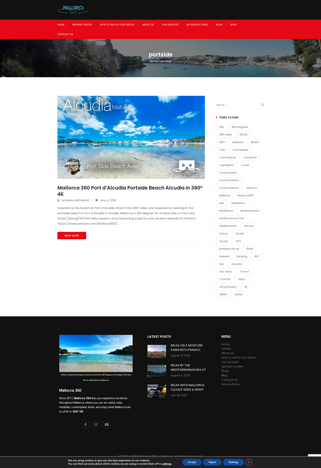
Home (61, 24)
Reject (212, 462)
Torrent (244, 271)
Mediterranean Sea (231, 218)
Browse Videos (82, 24)
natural (248, 226)
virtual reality (228, 287)
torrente (225, 279)
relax (250, 249)
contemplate (228, 173)
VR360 (223, 294)
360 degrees (239, 127)
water (239, 294)
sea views (225, 271)
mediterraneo (228, 226)
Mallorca (224, 195)
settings (166, 464)
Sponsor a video (197, 24)
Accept (192, 462)
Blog (219, 24)
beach (255, 142)
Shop (233, 24)
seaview (236, 264)
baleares (238, 142)
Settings (234, 462)
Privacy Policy (230, 384)
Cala (222, 150)
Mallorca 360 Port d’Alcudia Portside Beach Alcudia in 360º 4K (129, 191)
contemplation (229, 180)
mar (221, 203)
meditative (226, 211)
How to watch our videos (117, 24)
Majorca (251, 188)
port (238, 241)
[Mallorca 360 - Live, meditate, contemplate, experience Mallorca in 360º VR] (72, 10)
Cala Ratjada (227, 157)
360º (222, 142)
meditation (238, 203)
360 (221, 127)
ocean (239, 233)
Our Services (170, 24)
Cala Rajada (240, 150)
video (241, 279)
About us (148, 24)
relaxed (224, 256)
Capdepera (226, 165)
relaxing (242, 256)
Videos (226, 348)
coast (245, 165)
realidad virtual (229, 249)
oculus (223, 241)
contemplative (229, 188)
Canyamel (250, 157)
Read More (72, 235)
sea (221, 264)
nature (223, 233)
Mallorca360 (245, 195)
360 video (225, 134)
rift (257, 256)
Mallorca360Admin (78, 200)
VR (245, 287)
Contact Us (65, 34)
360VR (243, 134)
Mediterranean (250, 211)
